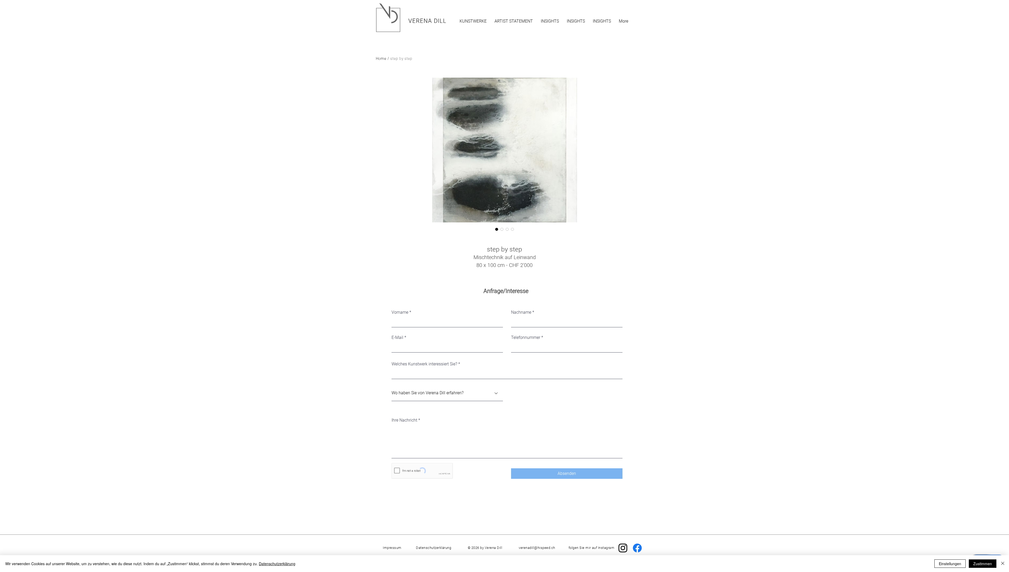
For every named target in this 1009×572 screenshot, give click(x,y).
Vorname (400, 312)
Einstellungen (950, 563)
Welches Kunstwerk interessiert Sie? (424, 364)
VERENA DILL (427, 21)
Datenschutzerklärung (277, 563)
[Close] (1003, 563)
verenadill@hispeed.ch (537, 548)
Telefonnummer (525, 337)
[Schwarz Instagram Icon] (623, 548)
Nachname (521, 312)
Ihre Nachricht (404, 420)
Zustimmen (982, 563)
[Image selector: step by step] (496, 229)
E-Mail (397, 337)
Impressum (392, 548)
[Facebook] (637, 548)
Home (381, 58)
